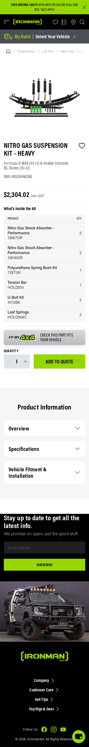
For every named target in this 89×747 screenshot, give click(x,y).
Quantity (11, 351)
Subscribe (44, 564)
